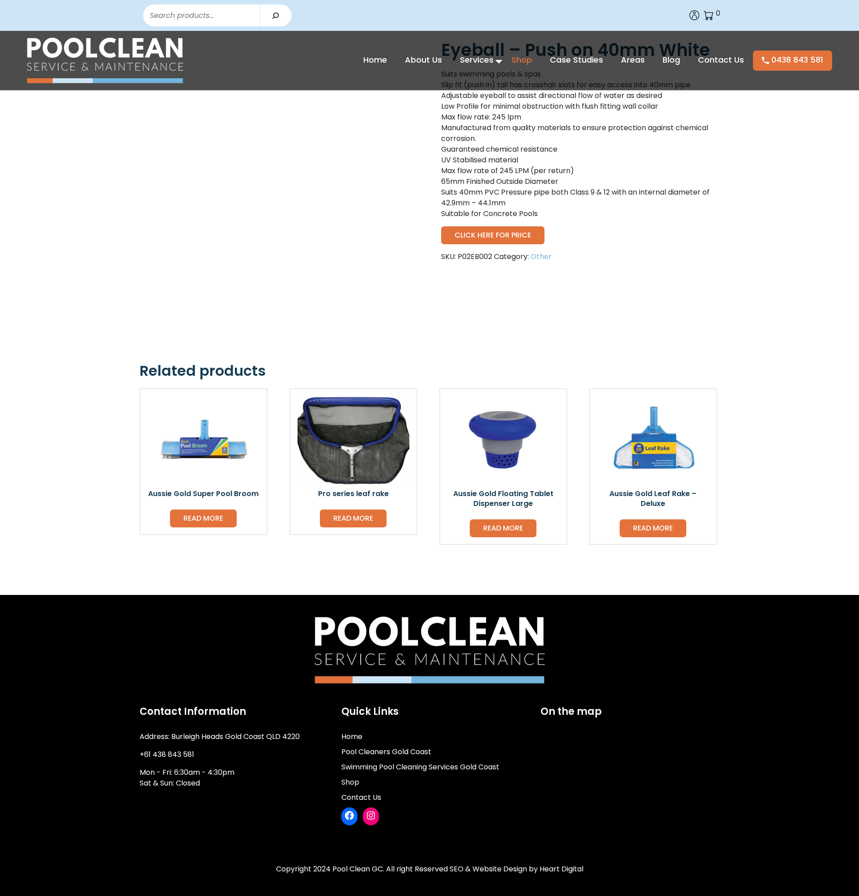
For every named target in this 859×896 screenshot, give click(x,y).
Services (476, 59)
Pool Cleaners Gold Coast (386, 752)
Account (694, 15)
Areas (633, 59)
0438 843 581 (796, 59)
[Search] (275, 15)
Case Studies (576, 59)
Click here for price (493, 235)
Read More (203, 518)
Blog (671, 59)
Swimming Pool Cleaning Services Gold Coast (420, 767)
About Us (423, 59)
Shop (521, 59)
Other (541, 256)
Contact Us (721, 59)
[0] (709, 15)
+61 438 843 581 (167, 754)
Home (375, 59)
